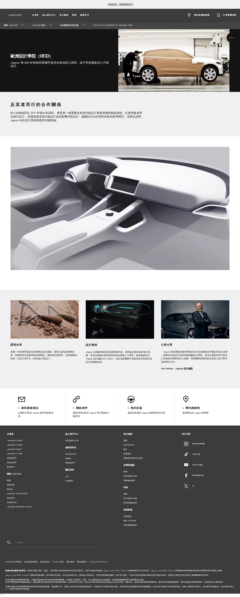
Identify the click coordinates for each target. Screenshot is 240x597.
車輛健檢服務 (129, 480)
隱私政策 (70, 562)
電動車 (68, 459)
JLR (67, 476)
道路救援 (127, 516)
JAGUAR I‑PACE (14, 449)
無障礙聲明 (82, 562)
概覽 (9, 480)
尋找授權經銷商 (130, 525)
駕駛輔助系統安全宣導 (133, 458)
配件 (125, 449)
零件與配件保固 (130, 498)
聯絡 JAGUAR (130, 521)
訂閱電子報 (12, 502)
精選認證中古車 (72, 441)
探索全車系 (12, 463)
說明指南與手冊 (130, 476)
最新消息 (11, 485)
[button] (35, 15)
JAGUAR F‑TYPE (14, 454)
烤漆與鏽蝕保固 (130, 503)
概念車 (10, 489)
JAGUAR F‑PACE (15, 441)
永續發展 (69, 481)
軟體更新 (127, 454)
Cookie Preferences (98, 562)
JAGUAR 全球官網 (13, 562)
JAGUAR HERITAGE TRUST (19, 507)
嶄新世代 (11, 467)
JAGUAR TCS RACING (17, 494)
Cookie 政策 (58, 562)
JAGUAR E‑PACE (15, 445)
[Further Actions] (231, 38)
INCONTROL (71, 454)
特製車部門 (12, 458)
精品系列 (11, 498)
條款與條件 (45, 562)
